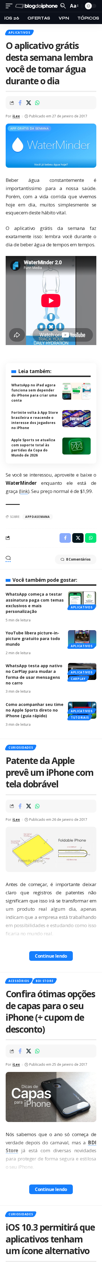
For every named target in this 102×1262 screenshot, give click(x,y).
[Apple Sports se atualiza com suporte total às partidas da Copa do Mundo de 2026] (76, 446)
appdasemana (37, 517)
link (24, 491)
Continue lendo (51, 956)
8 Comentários (78, 559)
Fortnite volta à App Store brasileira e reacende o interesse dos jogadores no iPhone (34, 420)
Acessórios (18, 981)
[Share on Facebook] (20, 102)
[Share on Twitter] (29, 102)
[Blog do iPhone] (37, 6)
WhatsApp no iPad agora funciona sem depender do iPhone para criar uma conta (34, 393)
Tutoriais (80, 718)
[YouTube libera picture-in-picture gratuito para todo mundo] (82, 638)
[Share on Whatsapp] (37, 102)
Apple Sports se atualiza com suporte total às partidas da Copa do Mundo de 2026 (33, 448)
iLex (16, 116)
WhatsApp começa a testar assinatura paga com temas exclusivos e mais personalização (35, 602)
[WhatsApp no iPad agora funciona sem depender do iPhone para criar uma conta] (76, 391)
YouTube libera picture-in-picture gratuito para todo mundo (33, 638)
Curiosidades (20, 748)
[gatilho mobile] (10, 6)
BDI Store (44, 981)
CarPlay (78, 679)
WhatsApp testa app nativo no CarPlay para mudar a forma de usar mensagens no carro (34, 674)
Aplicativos (19, 33)
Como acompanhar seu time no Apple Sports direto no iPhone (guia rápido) (34, 710)
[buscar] (63, 5)
